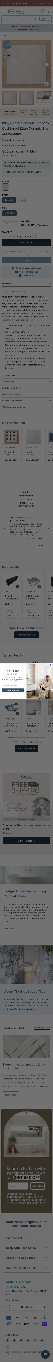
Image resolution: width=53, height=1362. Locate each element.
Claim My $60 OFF (13, 690)
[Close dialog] (51, 665)
